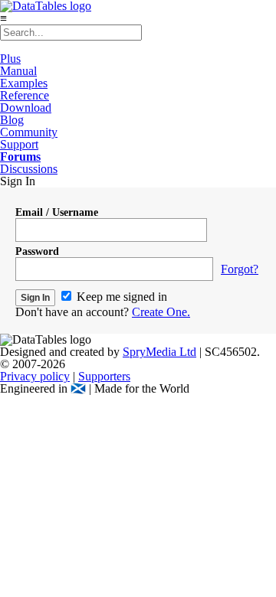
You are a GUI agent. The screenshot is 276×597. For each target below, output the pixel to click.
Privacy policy (35, 376)
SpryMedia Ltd (159, 351)
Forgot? (239, 269)
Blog (12, 119)
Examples (24, 83)
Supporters (104, 376)
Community (29, 132)
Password (37, 251)
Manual (18, 70)
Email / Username (56, 212)
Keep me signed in (120, 296)
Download (25, 107)
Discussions (29, 168)
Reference (24, 95)
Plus (10, 58)
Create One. (161, 311)
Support (19, 144)
